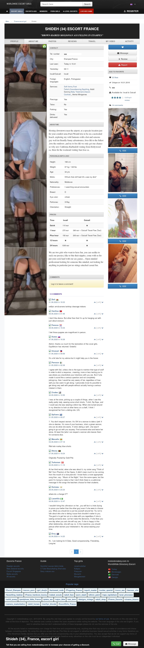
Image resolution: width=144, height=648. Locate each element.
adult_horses (34, 604)
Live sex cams (86, 11)
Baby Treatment (77, 91)
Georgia (115, 577)
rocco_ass (120, 590)
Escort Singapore (14, 571)
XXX (124, 150)
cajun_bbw (60, 599)
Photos (52, 41)
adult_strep (101, 599)
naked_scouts (56, 594)
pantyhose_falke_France (30, 599)
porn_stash (81, 594)
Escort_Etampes (13, 590)
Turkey (114, 569)
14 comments (117, 105)
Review (123, 59)
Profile (14, 41)
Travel (92, 41)
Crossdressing (75, 89)
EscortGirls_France (67, 604)
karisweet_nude (57, 590)
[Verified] (25, 179)
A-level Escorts (70, 11)
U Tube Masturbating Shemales (53, 568)
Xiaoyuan (78, 571)
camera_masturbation (15, 604)
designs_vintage (86, 599)
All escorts (11, 576)
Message (124, 53)
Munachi (77, 574)
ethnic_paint (94, 594)
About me (33, 41)
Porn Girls (55, 11)
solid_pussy (11, 599)
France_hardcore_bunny (36, 594)
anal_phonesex (126, 594)
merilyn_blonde (49, 604)
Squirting (85, 89)
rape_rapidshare (110, 594)
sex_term (72, 599)
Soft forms (68, 86)
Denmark (115, 574)
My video (110, 41)
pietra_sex (48, 599)
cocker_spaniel (106, 590)
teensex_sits (133, 590)
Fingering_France (74, 590)
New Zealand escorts (15, 568)
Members (43, 11)
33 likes (115, 77)
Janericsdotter (80, 566)
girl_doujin (42, 590)
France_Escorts (115, 599)
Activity (129, 41)
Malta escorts (12, 574)
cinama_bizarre (132, 599)
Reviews (72, 41)
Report (124, 64)
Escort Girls (16, 11)
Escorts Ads (31, 11)
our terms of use (102, 618)
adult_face (69, 594)
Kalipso (77, 568)
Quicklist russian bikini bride (51, 566)
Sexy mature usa (47, 571)
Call (117, 643)
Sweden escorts (13, 566)
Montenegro (116, 571)
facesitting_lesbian (14, 594)
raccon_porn (29, 590)
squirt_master (91, 590)
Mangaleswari (79, 576)
